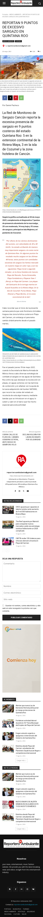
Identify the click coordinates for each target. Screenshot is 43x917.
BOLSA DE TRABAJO (6, 512)
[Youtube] (28, 490)
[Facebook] (4, 97)
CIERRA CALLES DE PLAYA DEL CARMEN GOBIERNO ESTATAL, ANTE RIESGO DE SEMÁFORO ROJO (10, 439)
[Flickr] (21, 889)
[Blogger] (9, 889)
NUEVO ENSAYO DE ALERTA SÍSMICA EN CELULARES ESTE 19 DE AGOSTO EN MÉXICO (27, 804)
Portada (5, 14)
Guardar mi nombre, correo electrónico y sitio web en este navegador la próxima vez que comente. (21, 608)
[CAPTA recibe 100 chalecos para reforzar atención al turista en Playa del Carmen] (8, 541)
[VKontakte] (33, 889)
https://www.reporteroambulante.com (21, 476)
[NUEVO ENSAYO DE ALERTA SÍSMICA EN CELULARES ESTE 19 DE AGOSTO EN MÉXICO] (8, 805)
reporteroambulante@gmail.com (18, 46)
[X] (10, 97)
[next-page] (7, 550)
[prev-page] (3, 550)
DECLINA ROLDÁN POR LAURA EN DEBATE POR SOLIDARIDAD (32, 437)
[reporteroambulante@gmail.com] (3, 46)
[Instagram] (19, 490)
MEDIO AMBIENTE (15, 14)
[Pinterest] (15, 97)
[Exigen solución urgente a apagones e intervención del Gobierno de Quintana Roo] (8, 736)
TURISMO (18, 41)
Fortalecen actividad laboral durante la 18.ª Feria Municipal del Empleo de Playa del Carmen (28, 723)
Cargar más (21, 760)
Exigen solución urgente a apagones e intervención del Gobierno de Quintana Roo (26, 735)
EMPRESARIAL (7, 527)
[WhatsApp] (21, 97)
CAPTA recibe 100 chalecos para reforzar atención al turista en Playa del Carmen (28, 540)
